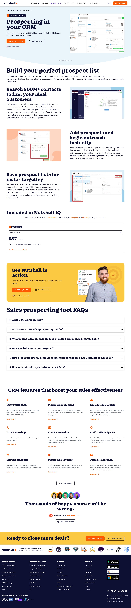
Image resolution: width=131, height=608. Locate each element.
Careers (87, 590)
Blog (86, 586)
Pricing (4, 590)
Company (88, 572)
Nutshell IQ (17, 10)
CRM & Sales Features (9, 565)
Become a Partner (91, 579)
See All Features (7, 586)
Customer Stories (90, 583)
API (31, 590)
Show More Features (65, 483)
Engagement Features (9, 572)
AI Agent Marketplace (36, 569)
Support (60, 562)
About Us (88, 562)
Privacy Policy (61, 579)
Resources (60, 569)
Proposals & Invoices (8, 576)
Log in (109, 3)
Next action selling (35, 576)
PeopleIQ (75, 217)
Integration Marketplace (37, 565)
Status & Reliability (63, 590)
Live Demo (88, 565)
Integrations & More (38, 562)
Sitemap (121, 601)
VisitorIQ (85, 217)
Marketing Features (8, 569)
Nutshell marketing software (94, 155)
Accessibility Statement (64, 586)
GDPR (59, 583)
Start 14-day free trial (16, 41)
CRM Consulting (7, 583)
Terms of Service (62, 576)
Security (59, 572)
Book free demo (37, 41)
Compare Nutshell (35, 579)
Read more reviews (67, 522)
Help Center (61, 565)
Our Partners (89, 576)
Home (8, 10)
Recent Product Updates (37, 572)
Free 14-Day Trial (120, 3)
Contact (87, 569)
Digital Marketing (35, 586)
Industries (33, 583)
